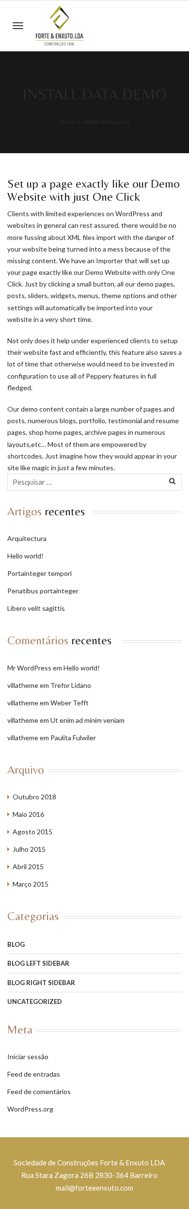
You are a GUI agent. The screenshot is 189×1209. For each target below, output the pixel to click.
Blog (16, 944)
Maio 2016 (28, 814)
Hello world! (25, 556)
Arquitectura (27, 538)
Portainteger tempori (39, 573)
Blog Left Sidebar (38, 963)
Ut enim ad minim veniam (87, 720)
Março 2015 (30, 884)
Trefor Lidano (70, 685)
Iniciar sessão (27, 1056)
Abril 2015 (28, 866)
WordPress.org (30, 1109)
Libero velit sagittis (36, 608)
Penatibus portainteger (43, 591)
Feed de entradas (33, 1074)
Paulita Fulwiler (73, 737)
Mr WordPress (29, 668)
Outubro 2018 (34, 797)
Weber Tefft (69, 703)
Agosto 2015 (32, 831)
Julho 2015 (29, 849)
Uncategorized (34, 1001)
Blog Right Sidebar (41, 982)
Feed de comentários (39, 1091)
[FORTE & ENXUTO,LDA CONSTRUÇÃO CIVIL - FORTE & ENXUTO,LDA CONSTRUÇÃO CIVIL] (60, 25)
